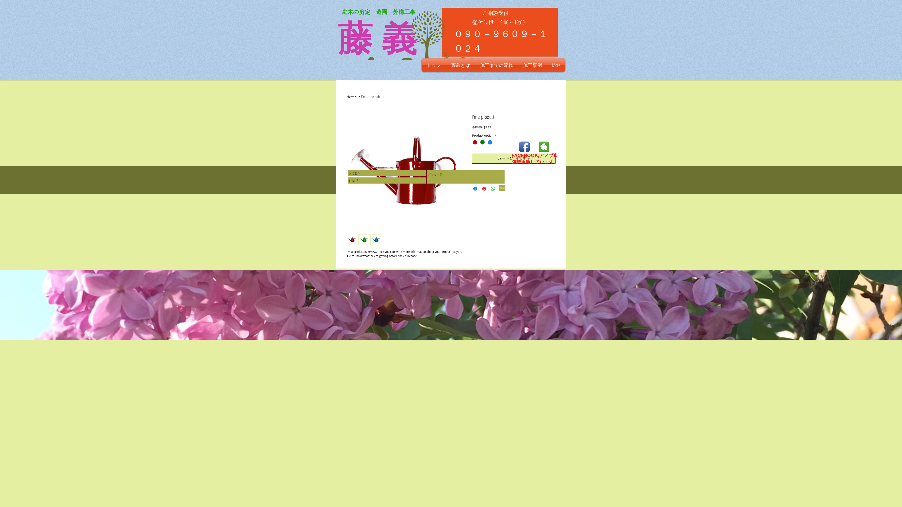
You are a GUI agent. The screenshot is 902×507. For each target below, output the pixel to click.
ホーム (352, 96)
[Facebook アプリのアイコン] (524, 147)
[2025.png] (544, 147)
